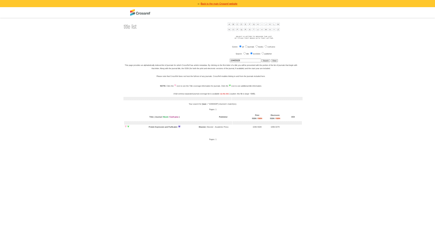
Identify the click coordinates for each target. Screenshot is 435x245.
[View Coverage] (126, 127)
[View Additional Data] (128, 127)
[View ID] (179, 126)
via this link (224, 94)
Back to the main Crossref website (219, 3)
